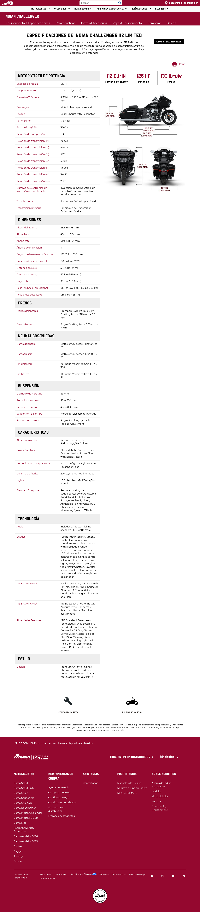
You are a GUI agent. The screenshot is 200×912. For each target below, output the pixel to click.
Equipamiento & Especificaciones (28, 23)
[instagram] (162, 876)
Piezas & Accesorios (94, 23)
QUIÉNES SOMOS (139, 8)
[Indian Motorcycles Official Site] (7, 3)
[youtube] (173, 876)
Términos (104, 874)
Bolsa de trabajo (137, 874)
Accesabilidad (119, 874)
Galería (171, 23)
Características (65, 23)
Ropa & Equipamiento (127, 23)
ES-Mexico (167, 757)
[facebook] (152, 876)
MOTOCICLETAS (38, 8)
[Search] (119, 2)
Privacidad (61, 874)
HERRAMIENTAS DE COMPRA (110, 8)
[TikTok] (184, 876)
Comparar (154, 23)
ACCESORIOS (60, 8)
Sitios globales (47, 878)
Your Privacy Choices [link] (81, 874)
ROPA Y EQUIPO (81, 8)
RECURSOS (160, 8)
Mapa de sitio (46, 874)
